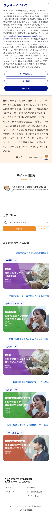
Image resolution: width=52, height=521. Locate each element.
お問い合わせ (10, 487)
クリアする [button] (43, 229)
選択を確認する (26, 73)
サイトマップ (10, 491)
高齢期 (9, 260)
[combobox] (27, 222)
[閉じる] (48, 3)
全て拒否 (26, 81)
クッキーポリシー (34, 495)
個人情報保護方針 (34, 491)
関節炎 (9, 389)
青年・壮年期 (12, 303)
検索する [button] (19, 229)
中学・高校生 (12, 432)
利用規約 (31, 487)
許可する (26, 88)
